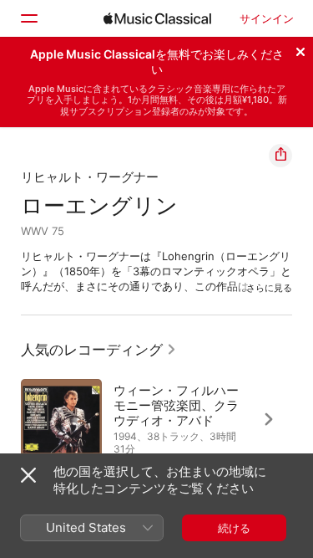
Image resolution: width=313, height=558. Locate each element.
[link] (99, 349)
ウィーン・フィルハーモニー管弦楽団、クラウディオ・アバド (176, 405)
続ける (234, 528)
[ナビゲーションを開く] (28, 18)
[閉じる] (300, 49)
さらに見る (269, 288)
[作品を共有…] (280, 155)
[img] (157, 18)
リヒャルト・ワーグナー (90, 177)
